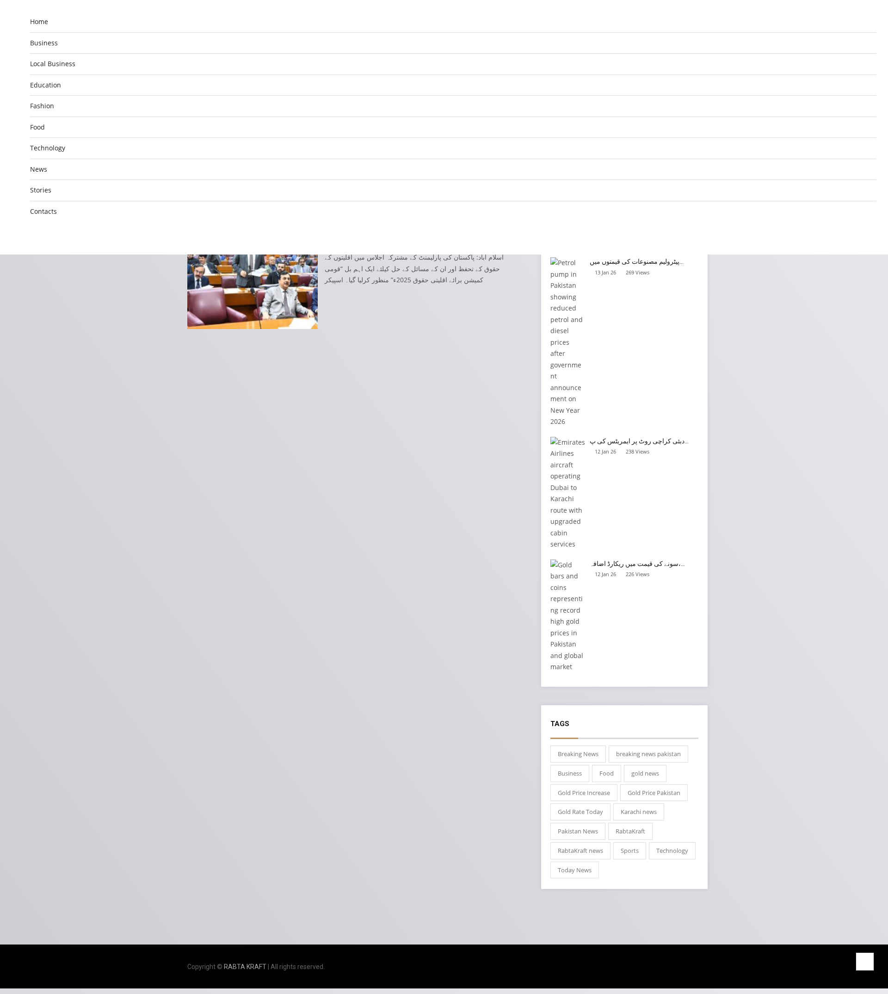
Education (45, 85)
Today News (575, 870)
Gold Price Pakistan (654, 793)
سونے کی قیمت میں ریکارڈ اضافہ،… (637, 563)
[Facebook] (660, 967)
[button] (869, 236)
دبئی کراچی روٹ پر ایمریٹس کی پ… (639, 441)
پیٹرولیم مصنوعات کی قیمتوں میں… (637, 261)
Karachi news (639, 812)
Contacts (43, 211)
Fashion (42, 105)
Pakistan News (578, 831)
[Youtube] (698, 967)
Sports (630, 850)
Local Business (52, 63)
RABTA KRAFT (245, 966)
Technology (47, 147)
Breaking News (578, 754)
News (38, 169)
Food (37, 127)
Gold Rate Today (580, 812)
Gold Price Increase (584, 793)
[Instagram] (673, 967)
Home (39, 21)
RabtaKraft (630, 831)
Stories (40, 190)
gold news (645, 773)
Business (44, 42)
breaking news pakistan (648, 754)
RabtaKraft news (580, 850)
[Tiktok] (685, 967)
